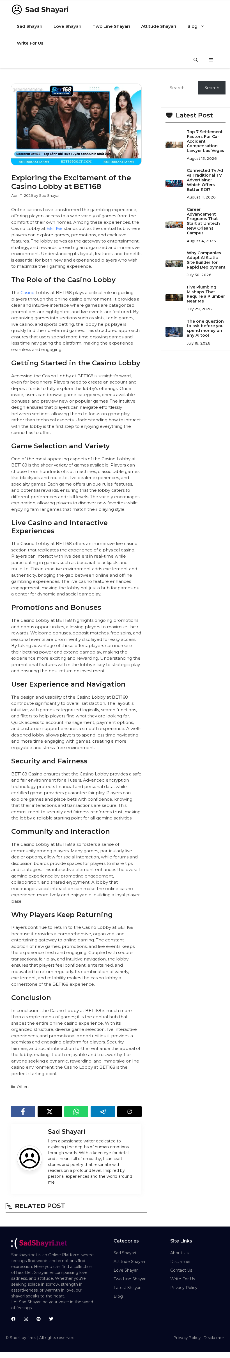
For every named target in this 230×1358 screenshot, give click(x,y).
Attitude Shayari (158, 26)
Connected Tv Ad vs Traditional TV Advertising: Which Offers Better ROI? (205, 180)
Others (23, 1087)
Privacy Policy (183, 1287)
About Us (179, 1252)
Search (211, 87)
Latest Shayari (127, 1287)
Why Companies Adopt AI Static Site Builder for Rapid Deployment (206, 259)
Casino (27, 292)
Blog (192, 26)
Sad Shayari (47, 9)
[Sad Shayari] (16, 9)
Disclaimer (180, 1261)
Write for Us (182, 1278)
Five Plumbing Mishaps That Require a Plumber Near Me (206, 294)
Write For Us (30, 43)
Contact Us (181, 1270)
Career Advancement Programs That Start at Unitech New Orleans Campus (203, 221)
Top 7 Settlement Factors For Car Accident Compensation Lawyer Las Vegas (205, 141)
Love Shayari (67, 26)
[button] (195, 60)
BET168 (55, 228)
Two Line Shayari (111, 26)
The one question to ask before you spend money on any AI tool (205, 328)
